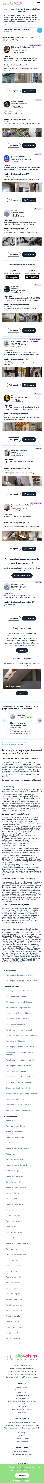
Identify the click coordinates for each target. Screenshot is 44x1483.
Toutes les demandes (22, 1395)
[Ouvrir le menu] (38, 3)
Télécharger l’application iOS (22, 1451)
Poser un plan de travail (14, 1159)
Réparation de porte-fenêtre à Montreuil (20, 1077)
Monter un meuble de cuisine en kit (18, 1148)
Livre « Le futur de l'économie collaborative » (22, 1401)
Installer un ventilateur (14, 1310)
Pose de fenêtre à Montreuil (16, 996)
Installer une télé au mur (14, 1338)
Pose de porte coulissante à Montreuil (19, 991)
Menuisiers (23, 743)
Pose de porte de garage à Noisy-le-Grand (21, 981)
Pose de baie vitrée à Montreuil (17, 1019)
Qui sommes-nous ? (22, 1387)
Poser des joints (11, 1199)
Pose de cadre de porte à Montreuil (19, 1082)
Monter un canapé (12, 1171)
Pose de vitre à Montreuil (15, 1099)
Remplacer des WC (13, 1333)
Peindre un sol (11, 1227)
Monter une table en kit (14, 1176)
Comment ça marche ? (22, 1390)
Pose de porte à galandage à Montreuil (20, 1047)
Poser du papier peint (13, 1221)
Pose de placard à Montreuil (16, 1024)
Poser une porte (12, 1249)
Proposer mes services (22, 1398)
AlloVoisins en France (22, 1404)
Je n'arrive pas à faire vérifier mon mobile (22, 1369)
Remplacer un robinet (14, 1305)
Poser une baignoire (13, 1294)
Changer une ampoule (14, 1327)
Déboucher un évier (13, 1322)
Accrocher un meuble (13, 1277)
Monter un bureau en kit (14, 1204)
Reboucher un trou (12, 1154)
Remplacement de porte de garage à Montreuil (19, 1053)
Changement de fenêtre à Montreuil (19, 1013)
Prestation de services (22, 1441)
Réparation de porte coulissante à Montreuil (22, 1093)
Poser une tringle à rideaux (15, 1126)
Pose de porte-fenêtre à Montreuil (18, 1065)
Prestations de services (12, 743)
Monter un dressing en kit (15, 1143)
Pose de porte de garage (9, 744)
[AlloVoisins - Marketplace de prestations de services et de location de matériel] (12, 4)
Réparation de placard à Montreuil (18, 1105)
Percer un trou (11, 1238)
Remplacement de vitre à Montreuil (19, 1030)
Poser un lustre (11, 1271)
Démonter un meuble (13, 1182)
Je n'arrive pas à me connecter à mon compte (22, 1371)
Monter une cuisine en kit (15, 1131)
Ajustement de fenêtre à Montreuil (18, 1110)
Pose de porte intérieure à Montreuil (19, 1002)
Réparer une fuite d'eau (14, 1299)
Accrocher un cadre (13, 1316)
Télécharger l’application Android (22, 1454)
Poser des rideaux (12, 1282)
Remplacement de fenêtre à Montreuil (20, 1060)
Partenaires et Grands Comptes (22, 1409)
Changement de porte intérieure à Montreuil (22, 1035)
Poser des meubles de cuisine (16, 1254)
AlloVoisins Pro (22, 1393)
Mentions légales (22, 1433)
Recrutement (22, 1412)
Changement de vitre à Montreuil (18, 1088)
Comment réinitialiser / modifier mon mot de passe (22, 1377)
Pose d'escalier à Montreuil (15, 1041)
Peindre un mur (11, 1210)
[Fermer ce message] (39, 1467)
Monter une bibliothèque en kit (17, 1243)
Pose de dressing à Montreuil (16, 1071)
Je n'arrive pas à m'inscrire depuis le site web (22, 1374)
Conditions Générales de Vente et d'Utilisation (22, 1422)
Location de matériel (22, 1438)
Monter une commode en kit (16, 1187)
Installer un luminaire (13, 1193)
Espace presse (22, 1407)
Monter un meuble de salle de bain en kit (20, 1165)
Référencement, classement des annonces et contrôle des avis (22, 1429)
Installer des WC (12, 1288)
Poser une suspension (14, 1232)
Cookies (22, 1435)
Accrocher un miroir (13, 1215)
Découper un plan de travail (16, 1266)
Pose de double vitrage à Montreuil (18, 1007)
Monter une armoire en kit (15, 1137)
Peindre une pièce (12, 1260)
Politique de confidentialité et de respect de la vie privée (22, 1425)
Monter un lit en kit (13, 1120)
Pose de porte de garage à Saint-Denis (20, 975)
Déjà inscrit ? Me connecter (22, 1480)
